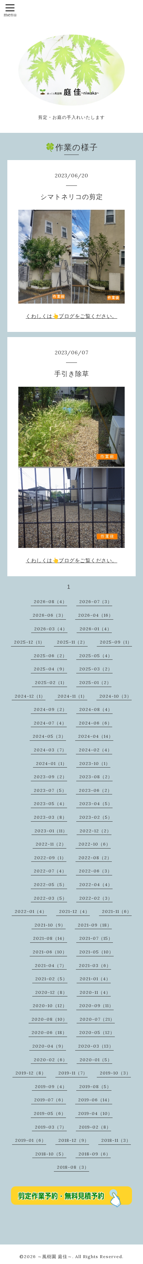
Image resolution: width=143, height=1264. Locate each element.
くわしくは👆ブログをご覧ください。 (71, 316)
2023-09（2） (50, 776)
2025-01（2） (95, 682)
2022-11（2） (51, 844)
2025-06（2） (50, 655)
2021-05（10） (96, 952)
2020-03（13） (96, 1046)
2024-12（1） (30, 696)
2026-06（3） (49, 615)
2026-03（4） (50, 628)
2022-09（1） (50, 857)
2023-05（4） (50, 803)
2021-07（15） (96, 938)
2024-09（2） (50, 709)
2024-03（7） (50, 750)
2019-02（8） (95, 1127)
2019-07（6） (50, 1099)
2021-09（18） (95, 925)
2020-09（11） (96, 1005)
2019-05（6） (50, 1113)
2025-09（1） (116, 642)
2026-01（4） (96, 628)
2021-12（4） (74, 911)
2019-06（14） (95, 1099)
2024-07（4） (50, 723)
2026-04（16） (95, 615)
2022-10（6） (94, 844)
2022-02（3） (96, 898)
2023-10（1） (94, 763)
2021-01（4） (95, 978)
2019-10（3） (115, 1073)
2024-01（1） (51, 763)
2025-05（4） (96, 655)
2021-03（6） (95, 965)
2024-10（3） (115, 696)
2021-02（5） (51, 978)
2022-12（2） (95, 830)
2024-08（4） (96, 709)
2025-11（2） (72, 642)
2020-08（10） (49, 1019)
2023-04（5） (96, 803)
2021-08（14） (50, 938)
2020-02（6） (50, 1059)
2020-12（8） (51, 992)
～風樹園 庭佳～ (54, 1256)
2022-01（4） (31, 911)
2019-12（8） (30, 1073)
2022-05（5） (50, 884)
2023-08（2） (96, 776)
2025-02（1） (51, 682)
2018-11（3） (116, 1140)
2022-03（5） (50, 898)
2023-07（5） (50, 790)
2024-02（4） (95, 750)
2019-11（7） (73, 1073)
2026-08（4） (50, 601)
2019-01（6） (30, 1140)
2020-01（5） (96, 1059)
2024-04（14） (95, 736)
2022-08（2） (95, 857)
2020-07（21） (97, 1019)
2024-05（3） (49, 736)
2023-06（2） (95, 790)
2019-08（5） (95, 1086)
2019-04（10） (95, 1113)
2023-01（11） (50, 830)
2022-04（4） (96, 884)
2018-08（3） (73, 1167)
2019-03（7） (51, 1127)
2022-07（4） (50, 871)
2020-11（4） (95, 992)
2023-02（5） (96, 817)
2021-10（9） (50, 925)
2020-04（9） (49, 1046)
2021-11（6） (117, 911)
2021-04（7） (51, 965)
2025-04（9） (50, 669)
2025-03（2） (96, 669)
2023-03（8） (50, 817)
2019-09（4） (51, 1086)
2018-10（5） (50, 1154)
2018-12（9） (73, 1140)
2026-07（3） (95, 601)
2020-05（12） (97, 1032)
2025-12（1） (29, 642)
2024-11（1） (72, 696)
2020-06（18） (49, 1032)
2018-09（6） (94, 1154)
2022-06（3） (95, 871)
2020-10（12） (50, 1005)
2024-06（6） (95, 723)
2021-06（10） (50, 952)
